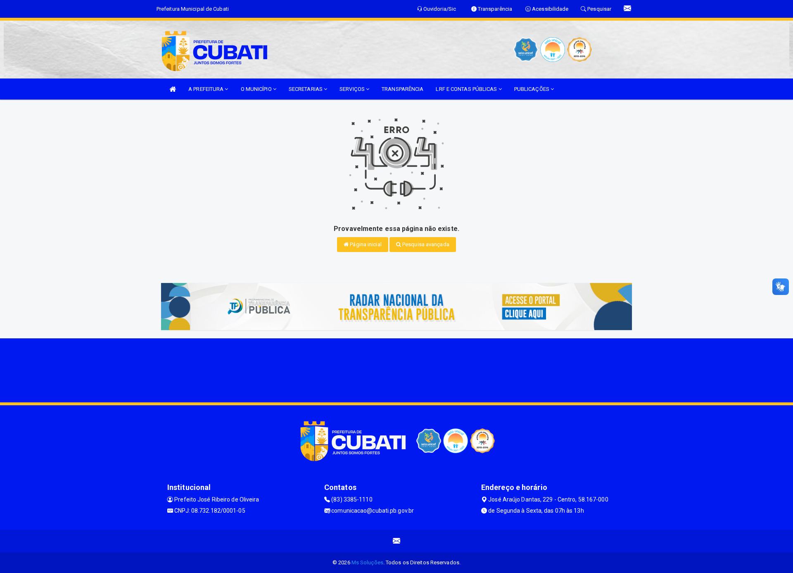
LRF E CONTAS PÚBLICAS (467, 89)
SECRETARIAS (306, 89)
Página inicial (365, 244)
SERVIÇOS (353, 89)
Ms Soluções (367, 562)
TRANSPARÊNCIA (402, 89)
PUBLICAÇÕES (532, 89)
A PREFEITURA (206, 89)
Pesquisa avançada (425, 244)
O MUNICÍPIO (257, 89)
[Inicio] (172, 89)
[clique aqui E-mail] (396, 541)
